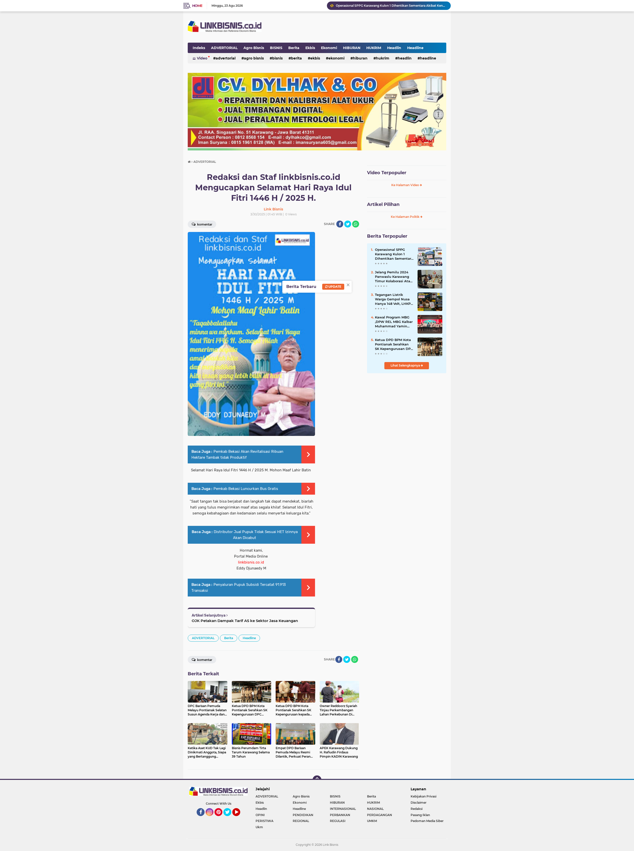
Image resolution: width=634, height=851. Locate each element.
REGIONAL (301, 821)
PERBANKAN (340, 815)
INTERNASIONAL (343, 809)
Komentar (204, 224)
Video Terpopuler (386, 172)
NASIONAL (375, 809)
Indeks (199, 48)
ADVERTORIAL (224, 48)
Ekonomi (329, 48)
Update (334, 286)
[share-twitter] (347, 224)
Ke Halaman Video (405, 185)
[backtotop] (317, 779)
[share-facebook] (339, 224)
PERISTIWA (264, 821)
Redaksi (417, 809)
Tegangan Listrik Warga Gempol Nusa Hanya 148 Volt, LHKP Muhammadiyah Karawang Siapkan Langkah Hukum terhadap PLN (393, 299)
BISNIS (276, 48)
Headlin (394, 48)
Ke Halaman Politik (405, 217)
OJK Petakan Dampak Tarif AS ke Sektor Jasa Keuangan (245, 620)
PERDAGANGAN (379, 815)
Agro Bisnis (253, 48)
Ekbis (310, 48)
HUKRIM (373, 48)
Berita (293, 48)
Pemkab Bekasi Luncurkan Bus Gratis (245, 488)
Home (197, 5)
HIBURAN (351, 48)
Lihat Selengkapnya (406, 365)
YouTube (239, 818)
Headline (415, 48)
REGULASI (337, 821)
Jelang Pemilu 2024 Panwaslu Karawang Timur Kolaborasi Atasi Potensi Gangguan (394, 277)
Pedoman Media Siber (427, 821)
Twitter (229, 818)
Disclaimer (418, 802)
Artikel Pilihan (383, 204)
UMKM (372, 821)
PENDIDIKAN (303, 815)
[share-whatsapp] (355, 224)
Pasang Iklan (420, 815)
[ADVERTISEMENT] (317, 111)
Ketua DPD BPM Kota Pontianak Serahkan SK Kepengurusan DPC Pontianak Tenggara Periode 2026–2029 (394, 344)
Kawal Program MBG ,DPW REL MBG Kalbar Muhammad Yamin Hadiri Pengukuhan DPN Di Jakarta (391, 5)
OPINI (260, 815)
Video (202, 58)
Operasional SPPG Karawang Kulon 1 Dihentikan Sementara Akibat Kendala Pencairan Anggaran (394, 254)
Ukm (259, 827)
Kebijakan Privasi (423, 796)
